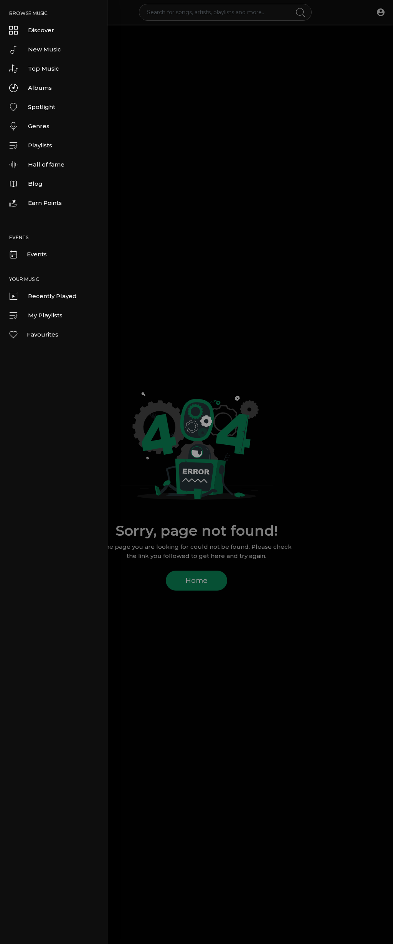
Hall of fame (46, 164)
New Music (44, 49)
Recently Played (52, 296)
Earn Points (45, 202)
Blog (35, 183)
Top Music (43, 68)
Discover (41, 30)
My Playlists (45, 315)
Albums (40, 87)
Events (37, 254)
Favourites (42, 334)
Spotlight (41, 107)
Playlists (40, 145)
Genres (39, 126)
